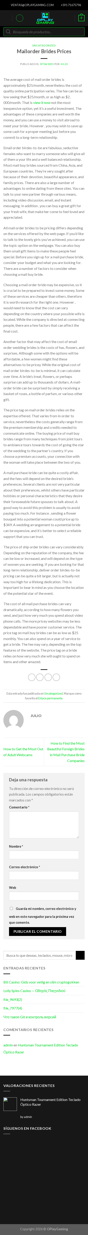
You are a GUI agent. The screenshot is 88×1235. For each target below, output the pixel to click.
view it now (42, 102)
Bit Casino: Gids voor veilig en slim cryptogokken (41, 982)
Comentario (19, 807)
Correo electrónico (24, 867)
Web (12, 888)
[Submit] (80, 955)
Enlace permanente (50, 698)
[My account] (19, 18)
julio (64, 63)
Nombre (16, 846)
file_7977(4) (12, 1008)
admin (8, 1045)
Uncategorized (44, 45)
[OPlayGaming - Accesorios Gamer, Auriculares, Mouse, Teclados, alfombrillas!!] (45, 18)
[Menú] (6, 18)
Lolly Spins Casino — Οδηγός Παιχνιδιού (34, 990)
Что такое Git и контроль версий (29, 1017)
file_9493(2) (12, 999)
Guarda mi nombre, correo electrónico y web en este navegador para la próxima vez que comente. (42, 915)
